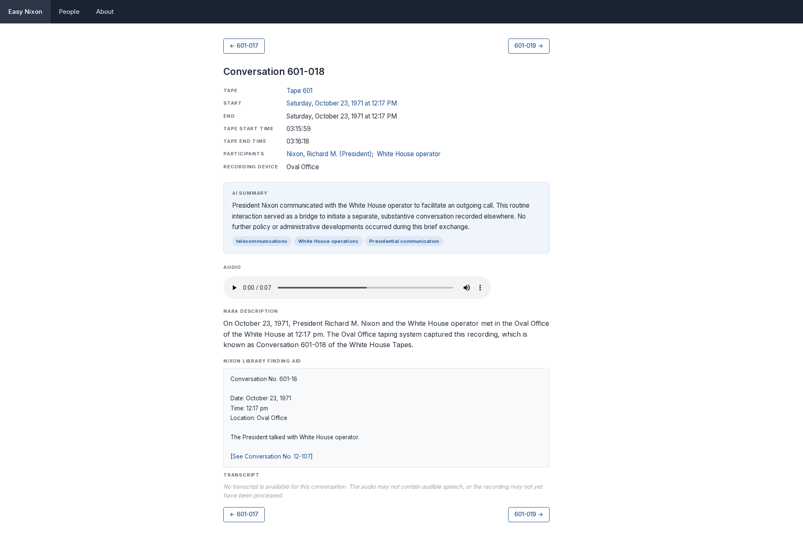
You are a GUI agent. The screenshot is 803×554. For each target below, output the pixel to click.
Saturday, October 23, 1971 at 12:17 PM (341, 103)
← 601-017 (244, 45)
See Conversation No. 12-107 (272, 456)
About (105, 11)
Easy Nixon (25, 11)
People (69, 11)
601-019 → (528, 45)
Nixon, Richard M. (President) (329, 154)
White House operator (408, 154)
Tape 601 (299, 91)
